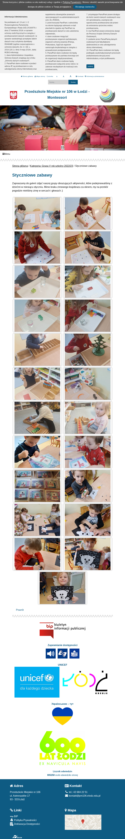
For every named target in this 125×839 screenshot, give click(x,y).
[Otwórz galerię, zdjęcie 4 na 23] (88, 247)
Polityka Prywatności (25, 820)
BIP (15, 816)
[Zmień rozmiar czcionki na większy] (63, 76)
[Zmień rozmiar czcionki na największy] (70, 76)
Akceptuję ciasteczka (84, 7)
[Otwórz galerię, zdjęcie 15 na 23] (37, 452)
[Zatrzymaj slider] (62, 147)
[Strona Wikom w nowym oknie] (17, 836)
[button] (4, 128)
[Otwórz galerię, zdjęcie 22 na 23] (88, 554)
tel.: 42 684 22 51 (78, 792)
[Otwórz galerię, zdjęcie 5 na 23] (37, 282)
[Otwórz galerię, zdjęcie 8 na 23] (88, 316)
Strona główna (27, 76)
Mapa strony (40, 76)
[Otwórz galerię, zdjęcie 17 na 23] (37, 486)
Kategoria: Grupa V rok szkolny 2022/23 (51, 166)
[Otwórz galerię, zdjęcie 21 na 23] (37, 554)
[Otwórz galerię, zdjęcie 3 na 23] (37, 247)
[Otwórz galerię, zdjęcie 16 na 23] (88, 452)
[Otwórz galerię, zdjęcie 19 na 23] (37, 520)
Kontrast (80, 76)
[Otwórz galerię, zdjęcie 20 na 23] (88, 520)
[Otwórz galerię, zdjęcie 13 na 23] (37, 418)
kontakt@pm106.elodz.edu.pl (84, 795)
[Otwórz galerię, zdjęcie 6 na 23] (88, 282)
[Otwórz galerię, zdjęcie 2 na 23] (88, 213)
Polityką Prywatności (72, 2)
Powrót (20, 610)
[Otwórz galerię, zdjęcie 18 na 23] (88, 486)
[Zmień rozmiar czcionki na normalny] (57, 76)
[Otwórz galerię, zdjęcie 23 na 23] (62, 588)
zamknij (90, 66)
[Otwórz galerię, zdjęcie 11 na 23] (37, 384)
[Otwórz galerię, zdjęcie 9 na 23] (37, 350)
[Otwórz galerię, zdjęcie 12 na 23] (88, 384)
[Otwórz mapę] (83, 822)
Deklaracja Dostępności (26, 824)
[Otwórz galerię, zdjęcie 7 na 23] (37, 316)
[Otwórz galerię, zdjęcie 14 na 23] (88, 418)
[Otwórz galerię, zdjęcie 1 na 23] (37, 213)
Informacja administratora (95, 76)
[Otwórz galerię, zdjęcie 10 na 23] (88, 350)
